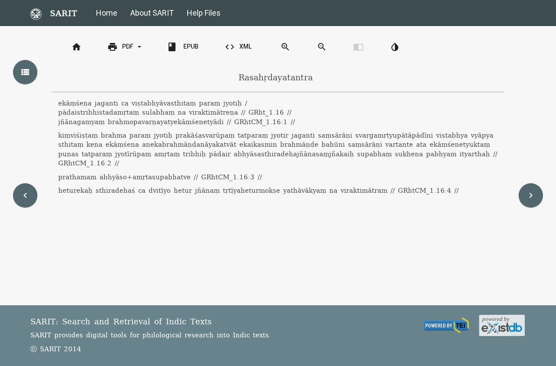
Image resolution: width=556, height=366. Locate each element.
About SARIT (152, 12)
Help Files (204, 12)
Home (106, 12)
